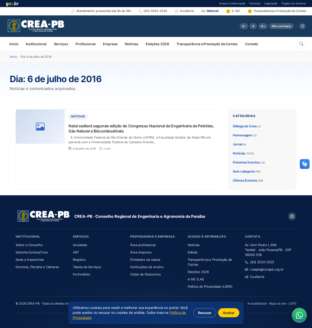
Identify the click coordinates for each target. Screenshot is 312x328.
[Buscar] (301, 44)
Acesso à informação (232, 3)
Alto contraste (281, 26)
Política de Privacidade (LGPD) (210, 286)
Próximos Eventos (249, 162)
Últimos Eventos (248, 180)
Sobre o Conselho (41, 245)
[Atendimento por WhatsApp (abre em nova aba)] (299, 315)
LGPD (292, 303)
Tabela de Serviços (87, 267)
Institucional (36, 44)
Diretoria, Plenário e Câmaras (41, 267)
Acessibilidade (257, 303)
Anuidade (94, 245)
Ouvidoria (257, 277)
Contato (251, 44)
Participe (254, 3)
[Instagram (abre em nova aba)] (302, 26)
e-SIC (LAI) (196, 279)
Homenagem (245, 135)
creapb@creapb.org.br (267, 269)
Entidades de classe (145, 260)
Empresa (110, 44)
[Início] (36, 26)
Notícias (131, 44)
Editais (192, 252)
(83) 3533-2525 (262, 262)
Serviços (61, 44)
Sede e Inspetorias (30, 260)
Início (14, 44)
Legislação (271, 3)
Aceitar (229, 313)
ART (90, 252)
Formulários (81, 274)
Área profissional (143, 245)
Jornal (239, 144)
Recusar (205, 313)
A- (243, 26)
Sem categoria (247, 171)
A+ (263, 26)
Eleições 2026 (157, 44)
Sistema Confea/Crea (41, 252)
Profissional (86, 44)
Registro (79, 260)
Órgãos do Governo (294, 3)
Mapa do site (277, 303)
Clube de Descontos (145, 274)
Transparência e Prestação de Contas (207, 44)
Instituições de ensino (146, 267)
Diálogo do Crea (247, 126)
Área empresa (140, 252)
